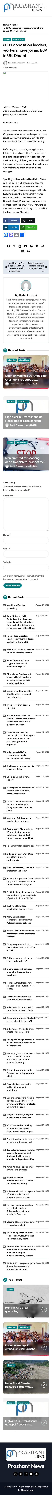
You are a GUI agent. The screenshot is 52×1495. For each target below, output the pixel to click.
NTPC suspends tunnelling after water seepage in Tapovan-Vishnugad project (20, 1128)
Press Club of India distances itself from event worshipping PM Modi (21, 933)
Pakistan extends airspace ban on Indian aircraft (19, 959)
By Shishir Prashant (16, 63)
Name (6, 534)
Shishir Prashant (28, 295)
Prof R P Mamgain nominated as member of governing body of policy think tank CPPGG (21, 895)
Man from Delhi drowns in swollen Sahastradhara (19, 819)
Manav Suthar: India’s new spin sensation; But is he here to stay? (21, 985)
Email (6, 548)
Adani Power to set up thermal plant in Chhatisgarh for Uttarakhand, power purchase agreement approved (21, 738)
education (11, 360)
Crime (10, 442)
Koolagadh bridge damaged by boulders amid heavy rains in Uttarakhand (21, 1042)
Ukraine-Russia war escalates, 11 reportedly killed (21, 1223)
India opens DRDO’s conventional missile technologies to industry (18, 755)
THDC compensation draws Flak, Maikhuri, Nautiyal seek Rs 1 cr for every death (20, 1235)
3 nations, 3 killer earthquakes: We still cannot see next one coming (20, 1180)
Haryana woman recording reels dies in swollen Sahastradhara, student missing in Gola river (20, 1209)
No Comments (11, 67)
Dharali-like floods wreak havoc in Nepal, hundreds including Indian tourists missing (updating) (19, 679)
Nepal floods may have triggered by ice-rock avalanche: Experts (18, 663)
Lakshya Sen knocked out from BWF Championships (19, 998)
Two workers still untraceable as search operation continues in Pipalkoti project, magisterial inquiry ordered (21, 1251)
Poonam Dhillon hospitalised (20, 845)
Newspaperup (41, 1486)
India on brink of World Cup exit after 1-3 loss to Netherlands (20, 856)
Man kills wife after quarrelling (16, 606)
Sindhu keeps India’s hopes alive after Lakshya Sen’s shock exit (19, 971)
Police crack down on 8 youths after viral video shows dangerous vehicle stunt (21, 1194)
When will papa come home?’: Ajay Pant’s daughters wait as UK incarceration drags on (21, 881)
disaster (11, 401)
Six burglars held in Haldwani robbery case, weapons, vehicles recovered (21, 790)
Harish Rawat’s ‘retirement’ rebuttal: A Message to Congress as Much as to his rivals (20, 806)
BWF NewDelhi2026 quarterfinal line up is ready (20, 907)
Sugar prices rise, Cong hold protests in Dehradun (20, 869)
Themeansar (27, 1490)
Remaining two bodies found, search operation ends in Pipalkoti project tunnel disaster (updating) (21, 1058)
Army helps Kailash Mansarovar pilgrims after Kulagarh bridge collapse (19, 919)
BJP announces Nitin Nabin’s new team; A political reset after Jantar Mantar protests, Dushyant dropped (21, 1102)
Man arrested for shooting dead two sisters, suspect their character (25, 462)
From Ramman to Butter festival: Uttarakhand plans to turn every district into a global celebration (21, 720)
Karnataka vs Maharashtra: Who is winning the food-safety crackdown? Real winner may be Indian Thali (20, 833)
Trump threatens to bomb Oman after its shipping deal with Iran (20, 1073)
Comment (8, 495)
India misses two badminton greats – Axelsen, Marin (20, 1030)
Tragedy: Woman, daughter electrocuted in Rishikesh (20, 1116)
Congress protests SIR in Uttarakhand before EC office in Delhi (21, 947)
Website (7, 562)
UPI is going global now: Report (18, 778)
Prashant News (26, 1465)
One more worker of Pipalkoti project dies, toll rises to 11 (21, 1019)
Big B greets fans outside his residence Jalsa (20, 767)
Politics (7, 39)
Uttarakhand (18, 39)
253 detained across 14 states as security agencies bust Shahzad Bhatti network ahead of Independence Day (21, 1154)
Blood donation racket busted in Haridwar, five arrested (21, 1140)
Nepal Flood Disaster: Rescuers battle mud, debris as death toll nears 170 (20, 638)
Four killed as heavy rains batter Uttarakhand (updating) (19, 1087)
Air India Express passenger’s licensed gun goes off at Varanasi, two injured (21, 1266)
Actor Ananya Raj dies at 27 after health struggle (20, 1168)
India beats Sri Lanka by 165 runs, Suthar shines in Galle (20, 1009)
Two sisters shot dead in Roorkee (18, 706)
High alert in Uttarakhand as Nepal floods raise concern (23, 419)
